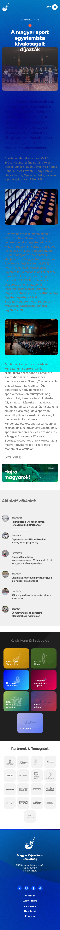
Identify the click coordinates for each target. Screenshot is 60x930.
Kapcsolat (30, 896)
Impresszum (30, 906)
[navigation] (49, 7)
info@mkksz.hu (30, 871)
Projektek (30, 916)
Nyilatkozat (30, 911)
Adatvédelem (30, 901)
